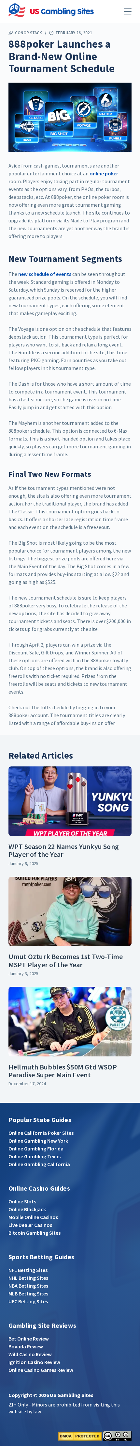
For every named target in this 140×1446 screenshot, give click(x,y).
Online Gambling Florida (35, 1148)
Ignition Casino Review (34, 1362)
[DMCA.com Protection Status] (80, 1435)
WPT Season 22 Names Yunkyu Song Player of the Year (63, 850)
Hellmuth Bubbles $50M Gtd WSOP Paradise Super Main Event (62, 1070)
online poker (104, 173)
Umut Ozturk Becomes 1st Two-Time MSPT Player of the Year (65, 960)
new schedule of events (44, 274)
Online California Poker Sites (41, 1133)
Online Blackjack (27, 1209)
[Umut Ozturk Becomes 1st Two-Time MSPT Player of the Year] (70, 911)
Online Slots (22, 1201)
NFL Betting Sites (28, 1270)
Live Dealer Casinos (30, 1225)
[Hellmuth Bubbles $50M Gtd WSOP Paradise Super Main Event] (70, 1021)
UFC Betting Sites (28, 1301)
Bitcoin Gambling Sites (34, 1232)
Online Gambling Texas (34, 1156)
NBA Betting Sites (28, 1285)
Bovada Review (25, 1346)
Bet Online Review (28, 1338)
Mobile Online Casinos (33, 1217)
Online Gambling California (39, 1164)
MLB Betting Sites (28, 1293)
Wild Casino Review (30, 1354)
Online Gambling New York (38, 1140)
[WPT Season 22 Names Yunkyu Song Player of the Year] (70, 801)
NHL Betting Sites (28, 1278)
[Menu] (128, 11)
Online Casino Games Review (40, 1370)
